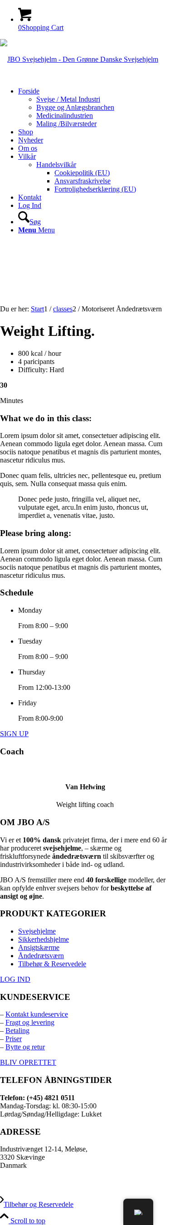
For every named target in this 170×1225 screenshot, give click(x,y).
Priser (13, 1039)
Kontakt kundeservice (36, 1014)
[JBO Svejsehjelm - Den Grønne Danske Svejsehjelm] (79, 59)
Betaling (17, 1030)
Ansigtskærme (38, 947)
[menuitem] (94, 107)
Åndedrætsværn (41, 955)
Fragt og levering (29, 1022)
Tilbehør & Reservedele (52, 964)
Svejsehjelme (37, 931)
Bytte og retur (25, 1047)
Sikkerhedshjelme (43, 939)
